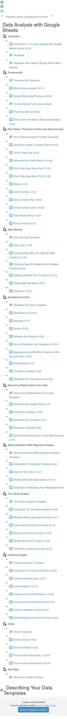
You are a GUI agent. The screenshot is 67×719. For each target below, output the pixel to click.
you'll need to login (46, 705)
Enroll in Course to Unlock (33, 709)
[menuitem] (2, 7)
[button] (2, 3)
